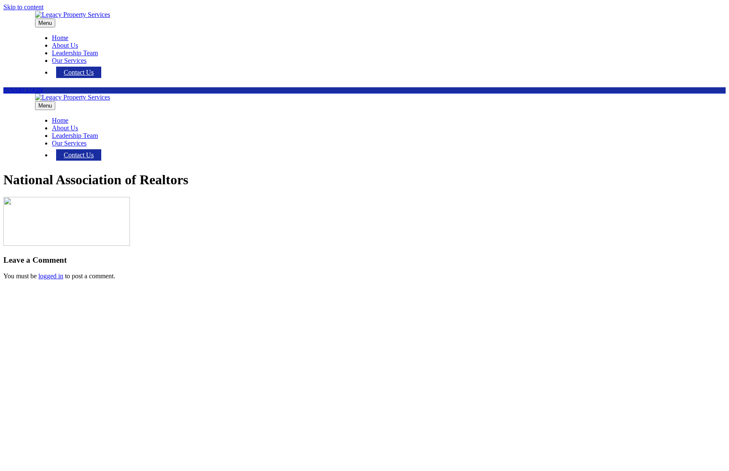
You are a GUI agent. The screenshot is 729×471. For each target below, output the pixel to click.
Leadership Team (75, 53)
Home (60, 37)
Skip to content (23, 7)
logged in (50, 276)
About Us (65, 45)
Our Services (69, 60)
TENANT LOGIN (23, 90)
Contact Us (79, 72)
